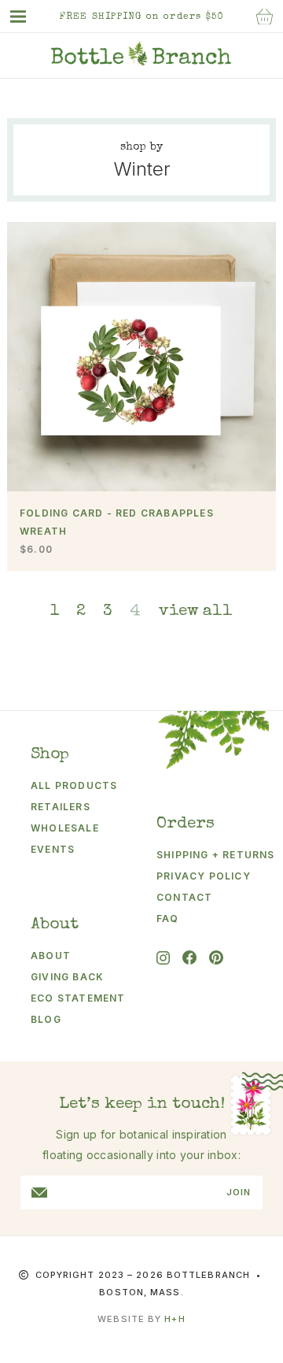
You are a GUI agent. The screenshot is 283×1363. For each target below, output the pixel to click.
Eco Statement (78, 998)
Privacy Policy (203, 876)
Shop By (142, 147)
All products (74, 785)
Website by (141, 1318)
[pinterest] (216, 957)
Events (53, 849)
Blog (46, 1019)
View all (196, 611)
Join (238, 1192)
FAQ (167, 918)
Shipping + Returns (205, 855)
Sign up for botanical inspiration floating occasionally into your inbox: (141, 1144)
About (51, 955)
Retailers (60, 807)
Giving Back (67, 977)
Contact (184, 897)
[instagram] (163, 958)
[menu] (26, 16)
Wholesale (65, 828)
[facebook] (189, 957)
